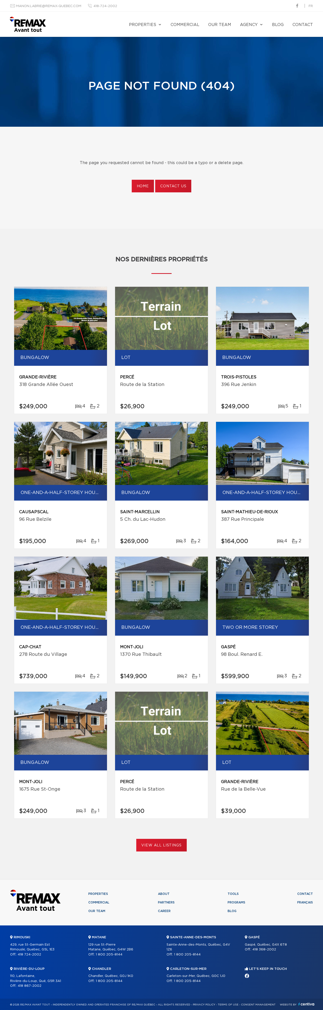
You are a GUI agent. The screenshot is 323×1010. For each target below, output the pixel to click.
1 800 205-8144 (109, 954)
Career (164, 911)
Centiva (306, 1004)
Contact (302, 25)
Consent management (258, 1004)
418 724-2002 (29, 954)
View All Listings (161, 845)
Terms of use (228, 1004)
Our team (219, 25)
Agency (249, 25)
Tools (233, 893)
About (164, 893)
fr (311, 6)
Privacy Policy (204, 1004)
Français (305, 902)
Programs (236, 902)
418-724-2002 (105, 6)
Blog (278, 25)
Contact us (173, 186)
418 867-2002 (29, 986)
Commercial (185, 25)
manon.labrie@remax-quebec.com (48, 6)
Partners (166, 902)
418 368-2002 (264, 949)
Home (143, 186)
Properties (142, 25)
